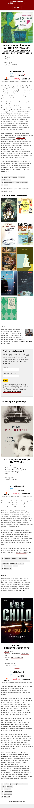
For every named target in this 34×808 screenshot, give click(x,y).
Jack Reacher (8, 791)
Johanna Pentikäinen (22, 182)
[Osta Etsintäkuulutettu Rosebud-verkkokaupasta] (21, 677)
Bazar (6, 466)
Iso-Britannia (8, 566)
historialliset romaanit (8, 561)
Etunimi (5, 367)
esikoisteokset (23, 558)
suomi (6, 185)
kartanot (18, 561)
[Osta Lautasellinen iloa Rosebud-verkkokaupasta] (21, 76)
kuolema (24, 784)
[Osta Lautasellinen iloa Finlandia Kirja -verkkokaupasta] (12, 76)
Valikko (17, 7)
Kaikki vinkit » (5, 343)
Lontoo (15, 566)
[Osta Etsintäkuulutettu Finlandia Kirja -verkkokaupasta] (12, 677)
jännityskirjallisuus (15, 784)
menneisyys (5, 563)
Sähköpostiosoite (9, 373)
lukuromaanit (25, 561)
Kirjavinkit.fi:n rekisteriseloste (12, 391)
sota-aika (21, 563)
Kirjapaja (7, 57)
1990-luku (14, 558)
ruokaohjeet (21, 177)
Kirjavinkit (18, 1)
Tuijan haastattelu (26, 341)
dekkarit (6, 784)
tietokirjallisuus (6, 180)
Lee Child (7, 796)
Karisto (6, 651)
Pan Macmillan (16, 470)
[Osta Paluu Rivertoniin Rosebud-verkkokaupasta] (21, 491)
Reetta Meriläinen (9, 182)
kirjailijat (14, 177)
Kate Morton (7, 568)
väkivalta (9, 786)
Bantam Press (25, 653)
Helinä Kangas (15, 472)
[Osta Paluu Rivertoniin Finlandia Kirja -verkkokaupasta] (12, 491)
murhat (4, 786)
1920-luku (7, 558)
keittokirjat (7, 177)
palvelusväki (13, 563)
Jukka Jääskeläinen (17, 657)
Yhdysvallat (7, 789)
